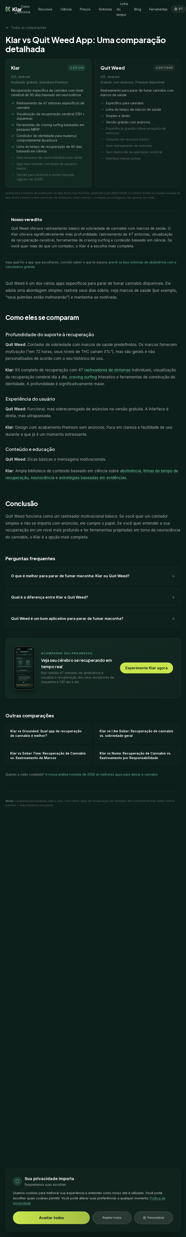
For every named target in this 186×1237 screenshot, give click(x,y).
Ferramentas (158, 9)
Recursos (45, 9)
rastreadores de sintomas (107, 370)
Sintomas (105, 9)
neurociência (42, 477)
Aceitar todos (51, 1217)
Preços (85, 9)
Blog (137, 9)
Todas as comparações (28, 27)
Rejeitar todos (112, 1217)
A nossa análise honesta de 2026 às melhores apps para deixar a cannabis (101, 774)
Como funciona (23, 9)
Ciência (66, 9)
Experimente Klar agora (146, 668)
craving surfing (83, 377)
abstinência (130, 471)
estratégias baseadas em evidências (92, 477)
